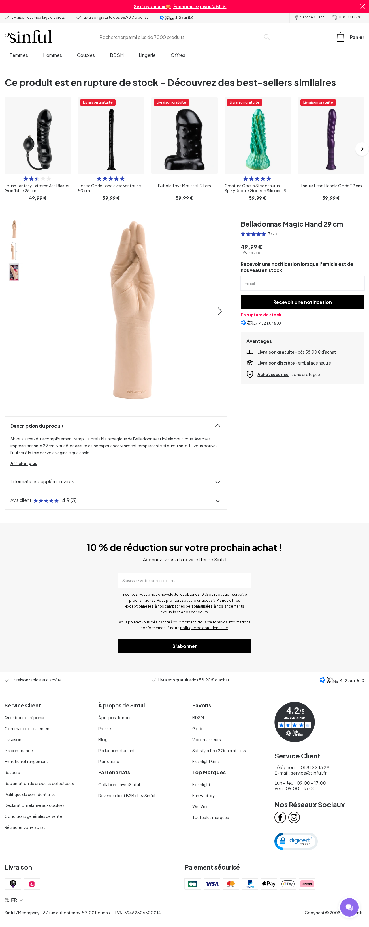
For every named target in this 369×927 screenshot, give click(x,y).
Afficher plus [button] (23, 463)
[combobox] (179, 37)
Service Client (312, 17)
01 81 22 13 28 (349, 17)
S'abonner (184, 646)
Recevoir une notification (302, 302)
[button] (362, 6)
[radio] (25, 178)
